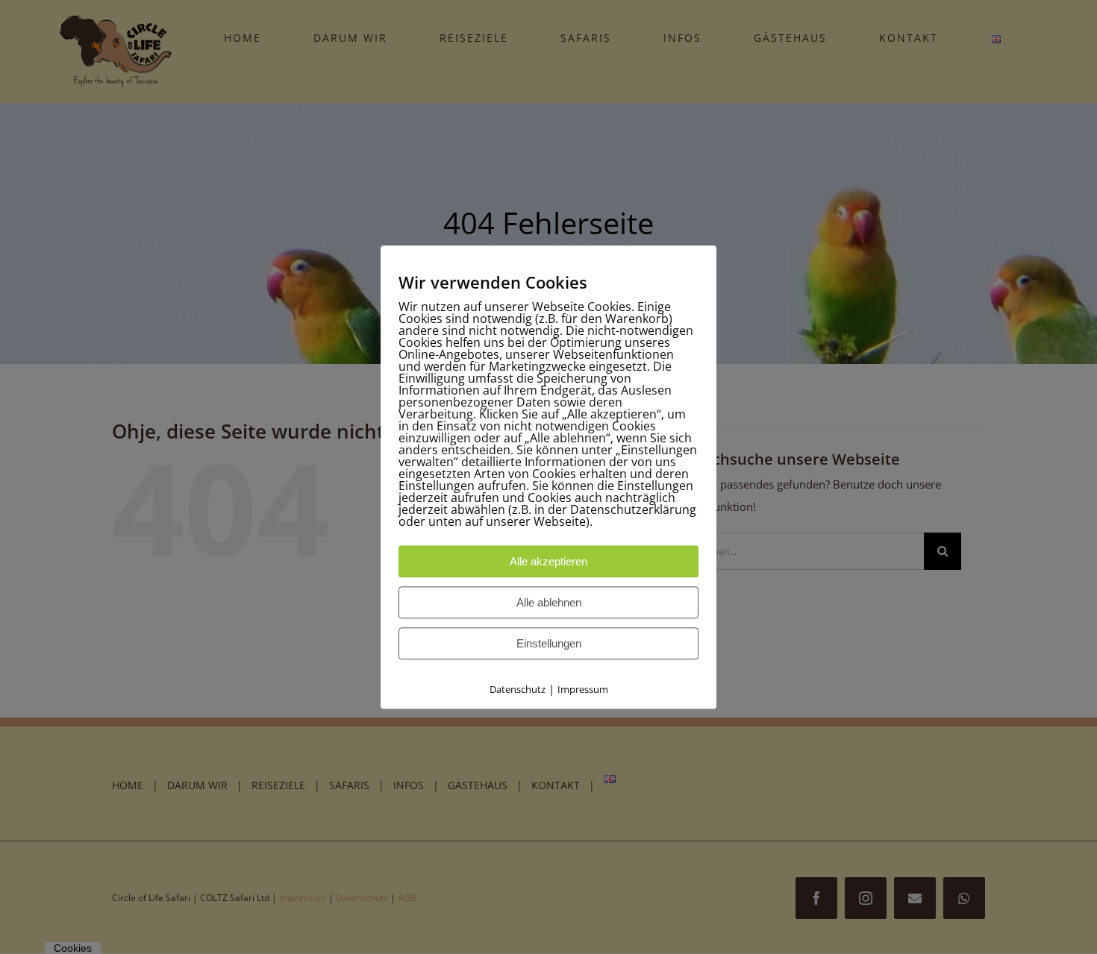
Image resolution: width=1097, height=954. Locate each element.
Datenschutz (518, 689)
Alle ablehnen (548, 602)
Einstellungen (548, 643)
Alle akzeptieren (548, 561)
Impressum (582, 689)
